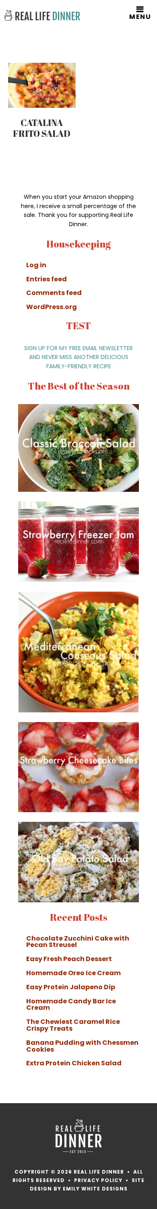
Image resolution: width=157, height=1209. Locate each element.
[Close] (148, 540)
